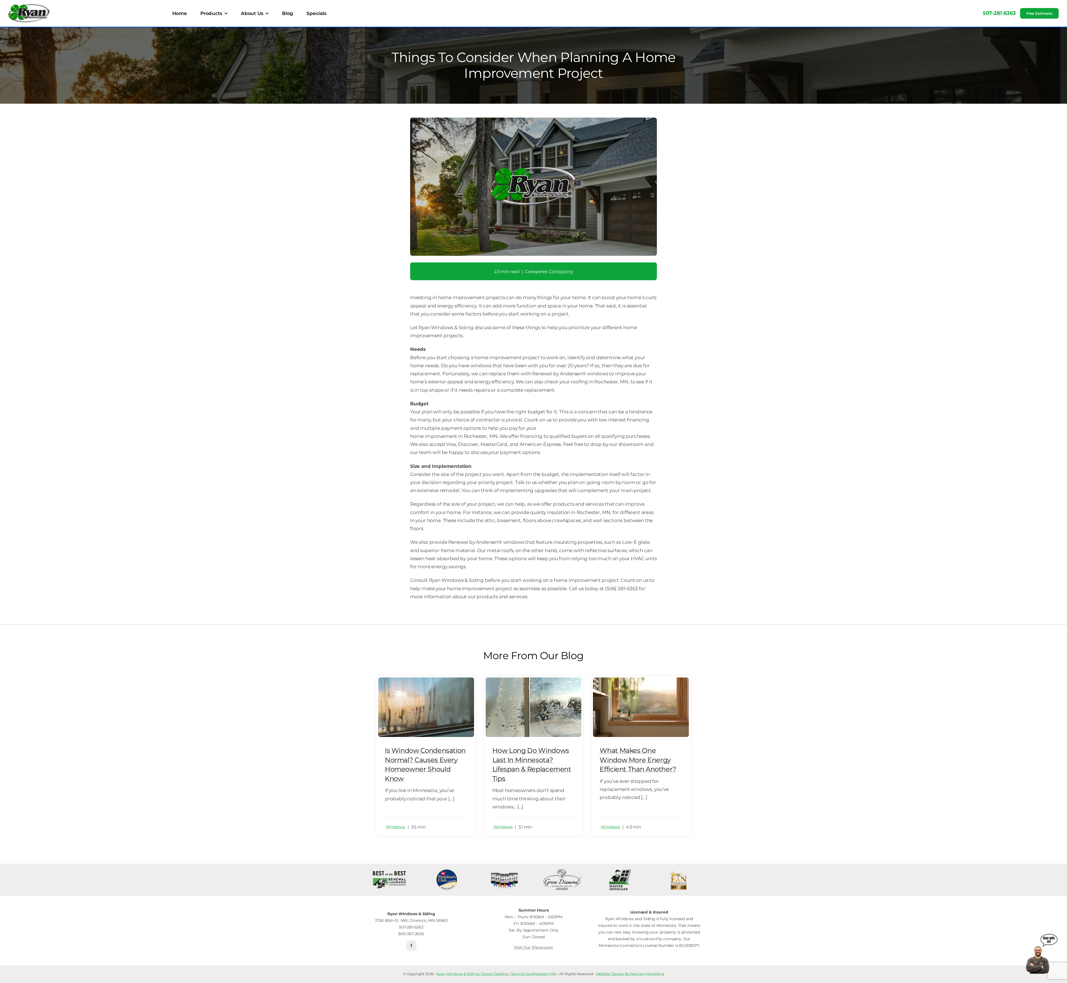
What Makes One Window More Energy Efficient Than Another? (638, 759)
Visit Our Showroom (533, 947)
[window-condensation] (426, 679)
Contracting (561, 271)
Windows (395, 827)
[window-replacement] (534, 679)
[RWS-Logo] (29, 6)
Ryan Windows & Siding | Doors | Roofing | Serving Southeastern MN (496, 974)
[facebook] (411, 945)
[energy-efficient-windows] (641, 679)
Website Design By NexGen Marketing (630, 974)
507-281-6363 (999, 13)
